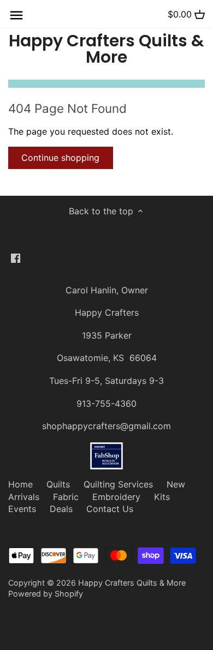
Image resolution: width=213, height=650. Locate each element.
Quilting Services (118, 484)
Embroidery (116, 496)
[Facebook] (15, 257)
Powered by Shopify (45, 593)
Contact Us (109, 508)
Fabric (66, 496)
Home (20, 484)
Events (22, 508)
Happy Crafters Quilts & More (106, 49)
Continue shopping (60, 157)
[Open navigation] (16, 15)
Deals (61, 508)
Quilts (58, 484)
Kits (162, 496)
